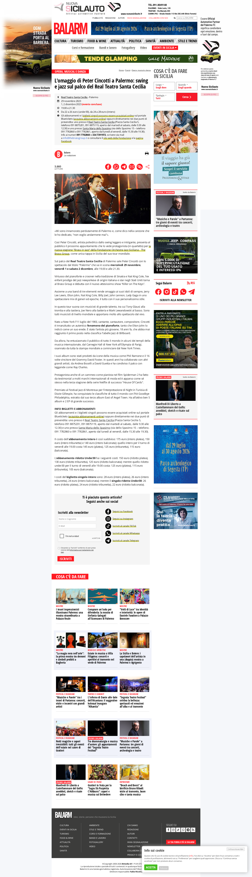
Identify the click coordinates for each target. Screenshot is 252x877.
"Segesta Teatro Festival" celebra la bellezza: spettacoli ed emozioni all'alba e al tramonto (133, 701)
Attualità (65, 842)
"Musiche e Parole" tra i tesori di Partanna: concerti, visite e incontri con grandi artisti (70, 701)
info (191, 855)
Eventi (127, 70)
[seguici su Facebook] (168, 830)
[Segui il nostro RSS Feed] (193, 830)
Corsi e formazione (83, 48)
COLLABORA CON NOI (158, 18)
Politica (64, 846)
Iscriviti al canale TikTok (124, 525)
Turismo (64, 833)
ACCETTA (151, 867)
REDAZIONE (110, 18)
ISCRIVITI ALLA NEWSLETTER (175, 300)
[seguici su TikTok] (178, 830)
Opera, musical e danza (141, 70)
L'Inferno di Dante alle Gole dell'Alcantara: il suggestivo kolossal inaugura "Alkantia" (102, 701)
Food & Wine (66, 838)
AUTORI (121, 18)
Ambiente (94, 825)
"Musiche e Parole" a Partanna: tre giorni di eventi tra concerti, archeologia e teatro (131, 745)
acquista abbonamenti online (89, 118)
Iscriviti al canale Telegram (126, 540)
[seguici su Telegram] (188, 830)
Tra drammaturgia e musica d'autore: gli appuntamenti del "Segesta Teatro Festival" (102, 745)
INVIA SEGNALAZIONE (136, 18)
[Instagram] (108, 518)
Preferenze (163, 868)
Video (143, 48)
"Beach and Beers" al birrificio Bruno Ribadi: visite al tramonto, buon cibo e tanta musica (133, 789)
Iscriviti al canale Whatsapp (126, 533)
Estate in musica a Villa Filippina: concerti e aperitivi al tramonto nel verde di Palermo (101, 657)
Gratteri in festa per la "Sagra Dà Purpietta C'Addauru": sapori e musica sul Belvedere (99, 789)
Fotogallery (128, 48)
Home (121, 70)
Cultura (64, 825)
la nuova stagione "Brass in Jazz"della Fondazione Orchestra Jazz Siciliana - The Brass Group (103, 249)
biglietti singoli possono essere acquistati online (108, 115)
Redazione (133, 829)
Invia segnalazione (137, 842)
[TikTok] (108, 525)
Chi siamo (132, 825)
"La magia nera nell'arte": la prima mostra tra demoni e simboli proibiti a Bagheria (71, 657)
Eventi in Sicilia (68, 829)
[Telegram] (108, 540)
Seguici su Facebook (123, 511)
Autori (131, 833)
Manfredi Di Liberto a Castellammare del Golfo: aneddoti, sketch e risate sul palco (69, 789)
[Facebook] (108, 511)
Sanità (63, 850)
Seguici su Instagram (123, 518)
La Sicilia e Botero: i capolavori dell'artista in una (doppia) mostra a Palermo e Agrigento (133, 657)
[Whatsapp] (108, 533)
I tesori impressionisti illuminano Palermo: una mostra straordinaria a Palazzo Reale (69, 614)
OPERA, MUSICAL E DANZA (70, 71)
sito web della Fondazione (117, 138)
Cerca (185, 97)
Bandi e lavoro (108, 48)
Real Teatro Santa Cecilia (74, 97)
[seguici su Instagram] (173, 830)
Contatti (132, 838)
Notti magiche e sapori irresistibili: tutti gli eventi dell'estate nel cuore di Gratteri (70, 745)
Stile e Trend (96, 829)
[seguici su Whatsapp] (183, 830)
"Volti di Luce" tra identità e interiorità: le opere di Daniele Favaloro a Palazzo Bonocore (134, 614)
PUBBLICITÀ (97, 18)
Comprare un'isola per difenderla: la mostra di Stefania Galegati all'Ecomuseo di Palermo (101, 614)
